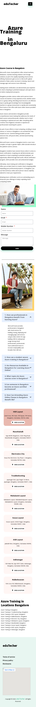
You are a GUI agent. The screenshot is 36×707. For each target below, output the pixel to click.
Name (3, 209)
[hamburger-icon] (30, 4)
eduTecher (11, 4)
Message (4, 235)
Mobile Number (7, 226)
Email (3, 218)
